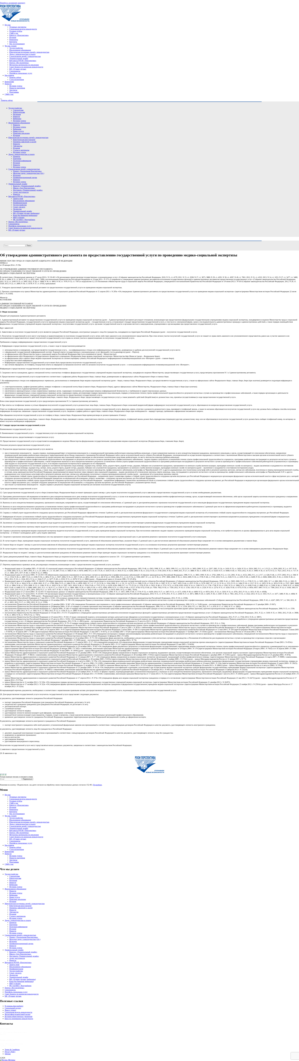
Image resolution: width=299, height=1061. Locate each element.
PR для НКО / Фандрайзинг (24, 220)
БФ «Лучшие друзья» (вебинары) (26, 213)
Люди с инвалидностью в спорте (22, 54)
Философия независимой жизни (17, 1014)
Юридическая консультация (24, 140)
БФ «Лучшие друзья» (17, 69)
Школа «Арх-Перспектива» (24, 188)
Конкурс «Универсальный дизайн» (27, 186)
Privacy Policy (10, 1052)
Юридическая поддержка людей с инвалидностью (29, 52)
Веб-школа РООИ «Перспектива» (22, 61)
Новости (8, 84)
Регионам (17, 114)
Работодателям (19, 112)
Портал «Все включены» (19, 63)
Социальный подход (13, 1008)
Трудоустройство (16, 48)
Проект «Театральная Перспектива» (27, 171)
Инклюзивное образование (20, 50)
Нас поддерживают (17, 44)
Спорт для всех (19, 207)
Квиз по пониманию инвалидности (19, 1019)
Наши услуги (18, 131)
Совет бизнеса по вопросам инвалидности (26, 67)
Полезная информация (22, 161)
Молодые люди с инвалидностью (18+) (28, 173)
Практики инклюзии (21, 133)
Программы (14, 92)
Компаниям (9, 82)
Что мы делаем (10, 46)
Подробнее (97, 785)
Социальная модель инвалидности (23, 29)
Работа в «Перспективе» (19, 35)
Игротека (17, 175)
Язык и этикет (10, 1010)
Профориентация (20, 203)
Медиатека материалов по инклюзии (24, 65)
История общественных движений (18, 1017)
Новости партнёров (17, 88)
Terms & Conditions (12, 1050)
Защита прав (18, 199)
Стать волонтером (16, 80)
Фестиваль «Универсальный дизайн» (28, 190)
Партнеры (17, 159)
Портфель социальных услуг (20, 73)
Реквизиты (13, 40)
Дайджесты (17, 146)
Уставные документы (17, 27)
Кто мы (8, 25)
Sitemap (8, 1054)
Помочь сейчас (15, 77)
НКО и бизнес (19, 217)
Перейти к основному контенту (12, 3)
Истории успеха (15, 86)
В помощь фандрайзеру (14, 1006)
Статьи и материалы (21, 150)
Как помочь (9, 75)
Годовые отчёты (15, 31)
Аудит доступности (21, 192)
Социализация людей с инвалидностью (25, 56)
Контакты (13, 42)
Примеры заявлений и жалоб (24, 142)
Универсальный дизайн (18, 59)
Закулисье (13, 90)
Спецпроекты (14, 71)
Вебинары (17, 119)
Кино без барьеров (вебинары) (25, 215)
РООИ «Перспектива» (15, 1058)
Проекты (16, 156)
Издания (12, 37)
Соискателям (18, 110)
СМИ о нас (13, 33)
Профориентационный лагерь (25, 178)
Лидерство (17, 209)
